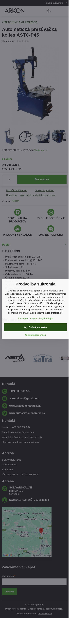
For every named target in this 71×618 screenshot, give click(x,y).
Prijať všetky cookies (35, 327)
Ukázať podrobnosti (35, 335)
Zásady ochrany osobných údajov (35, 318)
